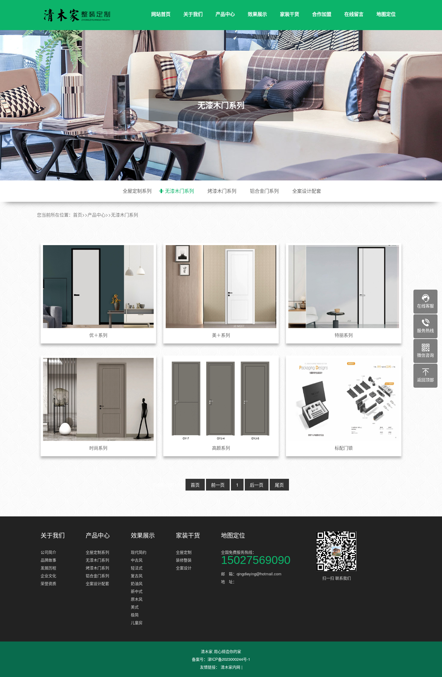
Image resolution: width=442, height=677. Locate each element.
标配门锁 (344, 448)
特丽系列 (344, 335)
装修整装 (184, 560)
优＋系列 (98, 335)
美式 (135, 607)
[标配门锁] (343, 399)
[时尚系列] (98, 399)
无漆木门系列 (179, 190)
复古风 (137, 575)
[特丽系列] (343, 286)
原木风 (137, 599)
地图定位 (386, 14)
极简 (135, 614)
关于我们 (193, 14)
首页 (77, 214)
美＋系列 (221, 335)
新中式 (137, 591)
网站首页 (160, 14)
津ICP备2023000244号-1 (228, 659)
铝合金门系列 (264, 190)
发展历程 (48, 568)
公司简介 (48, 552)
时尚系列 (98, 448)
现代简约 (138, 552)
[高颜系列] (221, 399)
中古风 (137, 560)
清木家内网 (230, 667)
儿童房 (137, 622)
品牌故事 (48, 560)
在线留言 (354, 14)
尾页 (279, 485)
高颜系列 (221, 448)
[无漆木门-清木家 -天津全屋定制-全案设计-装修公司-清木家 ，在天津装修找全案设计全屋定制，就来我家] (77, 15)
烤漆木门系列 (221, 190)
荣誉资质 (48, 583)
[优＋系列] (98, 286)
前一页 (218, 485)
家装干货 (289, 14)
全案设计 (184, 568)
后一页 (256, 485)
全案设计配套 (306, 190)
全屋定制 (184, 552)
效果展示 (257, 14)
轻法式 (137, 568)
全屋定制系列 (137, 190)
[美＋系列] (221, 286)
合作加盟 (321, 14)
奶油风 (137, 583)
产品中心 (225, 14)
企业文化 (48, 575)
